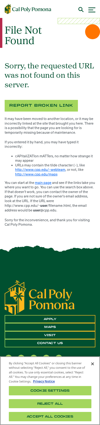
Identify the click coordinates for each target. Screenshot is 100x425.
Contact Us (50, 343)
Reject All (50, 403)
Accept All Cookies (50, 416)
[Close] (92, 364)
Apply (50, 319)
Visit (50, 335)
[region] (50, 390)
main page (43, 183)
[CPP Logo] (40, 297)
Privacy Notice (44, 381)
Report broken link (41, 105)
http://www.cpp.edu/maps (36, 174)
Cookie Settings (50, 390)
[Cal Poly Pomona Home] (28, 9)
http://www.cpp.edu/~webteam (40, 170)
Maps (50, 327)
